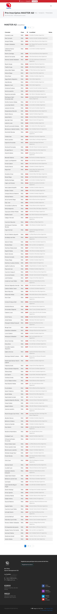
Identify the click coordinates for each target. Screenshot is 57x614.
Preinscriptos (49, 13)
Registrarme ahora (27, 564)
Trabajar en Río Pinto (38, 608)
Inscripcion (41, 13)
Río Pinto (34, 13)
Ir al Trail (34, 1)
